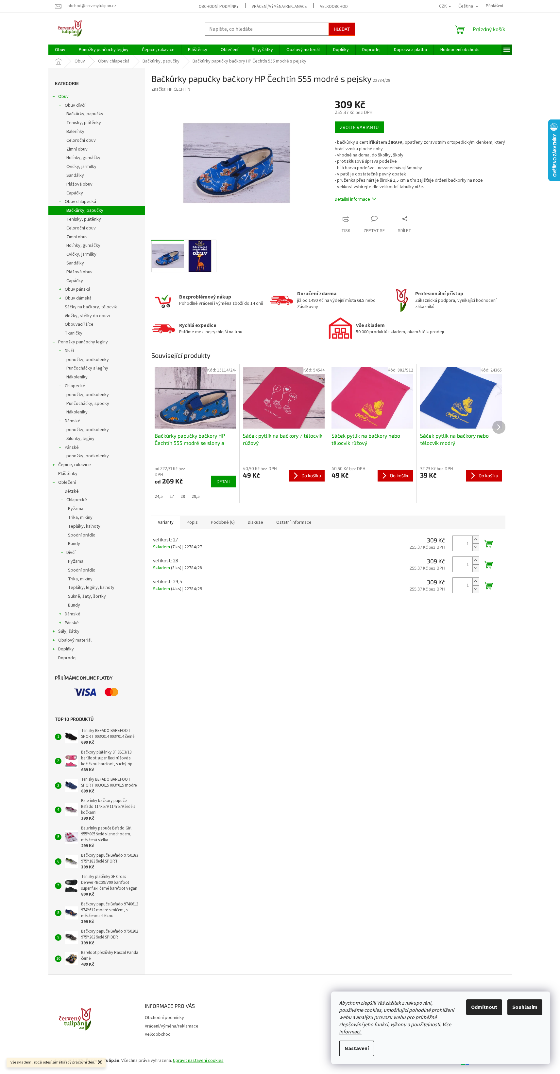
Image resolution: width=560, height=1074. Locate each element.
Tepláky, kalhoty (84, 526)
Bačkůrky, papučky (84, 114)
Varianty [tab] (166, 522)
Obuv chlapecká (80, 201)
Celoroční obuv (81, 140)
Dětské (72, 491)
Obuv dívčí (75, 105)
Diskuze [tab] (255, 522)
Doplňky (66, 649)
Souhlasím (524, 1007)
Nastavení (357, 1048)
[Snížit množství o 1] (475, 547)
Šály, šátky (68, 631)
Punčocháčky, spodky (87, 403)
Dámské (72, 421)
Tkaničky (73, 333)
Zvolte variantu (359, 127)
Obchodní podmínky (219, 6)
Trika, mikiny (80, 517)
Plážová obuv (79, 184)
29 (182, 496)
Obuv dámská (78, 298)
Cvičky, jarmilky (81, 166)
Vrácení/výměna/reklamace (279, 6)
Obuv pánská (77, 289)
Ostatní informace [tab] (294, 522)
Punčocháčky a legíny (87, 368)
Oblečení (67, 482)
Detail (223, 481)
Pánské (72, 447)
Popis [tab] (192, 522)
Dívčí (69, 351)
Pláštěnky (67, 473)
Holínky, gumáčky (83, 158)
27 (171, 496)
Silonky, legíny (80, 438)
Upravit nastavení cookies (198, 1060)
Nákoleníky (77, 377)
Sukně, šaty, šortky (87, 596)
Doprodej (67, 658)
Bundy (74, 543)
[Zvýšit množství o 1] (475, 539)
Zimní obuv (77, 149)
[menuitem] (60, 50)
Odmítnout (484, 1007)
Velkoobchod (334, 6)
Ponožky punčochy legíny (83, 342)
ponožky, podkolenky (87, 359)
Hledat (342, 29)
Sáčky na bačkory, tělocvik (91, 307)
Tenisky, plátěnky (83, 122)
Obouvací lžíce (79, 324)
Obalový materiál (75, 640)
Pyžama (75, 508)
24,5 (159, 496)
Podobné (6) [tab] (223, 522)
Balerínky (75, 131)
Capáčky (74, 193)
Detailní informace (352, 199)
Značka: (170, 89)
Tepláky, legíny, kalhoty (91, 587)
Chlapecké (75, 386)
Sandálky (75, 175)
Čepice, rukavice (74, 465)
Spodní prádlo (81, 535)
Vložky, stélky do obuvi (87, 316)
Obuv (63, 96)
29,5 (196, 496)
